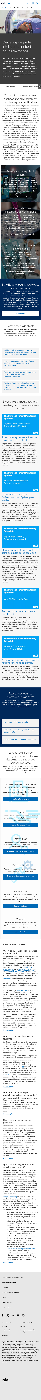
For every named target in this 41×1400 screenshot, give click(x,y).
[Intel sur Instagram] (23, 1316)
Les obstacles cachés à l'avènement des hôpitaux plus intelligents (18, 497)
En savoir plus (8, 1030)
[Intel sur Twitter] (8, 1316)
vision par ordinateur (26, 969)
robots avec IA (21, 990)
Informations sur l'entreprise (12, 1277)
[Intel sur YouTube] (18, 1316)
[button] (20, 541)
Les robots (7, 979)
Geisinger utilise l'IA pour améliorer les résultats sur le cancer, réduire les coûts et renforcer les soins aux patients (20, 352)
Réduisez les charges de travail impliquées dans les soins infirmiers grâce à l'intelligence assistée (20, 374)
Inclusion (5, 1287)
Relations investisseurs (10, 1292)
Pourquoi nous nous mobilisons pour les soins (18, 613)
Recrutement (7, 1307)
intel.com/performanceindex (31, 1349)
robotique (8, 1075)
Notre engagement (9, 1282)
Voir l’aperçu (20, 313)
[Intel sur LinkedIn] (13, 1316)
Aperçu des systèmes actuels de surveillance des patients (19, 438)
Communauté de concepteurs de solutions (20, 739)
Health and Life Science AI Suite (16, 722)
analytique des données (15, 971)
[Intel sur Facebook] (2, 1316)
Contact (4, 1297)
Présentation (10, 87)
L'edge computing (10, 1197)
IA (23, 1066)
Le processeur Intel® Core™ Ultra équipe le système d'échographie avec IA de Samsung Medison (20, 363)
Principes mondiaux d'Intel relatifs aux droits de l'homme (17, 1355)
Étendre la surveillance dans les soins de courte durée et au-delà (19, 551)
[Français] (32, 3)
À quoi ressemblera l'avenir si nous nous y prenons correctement (20, 661)
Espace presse (7, 1302)
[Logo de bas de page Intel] (6, 1380)
